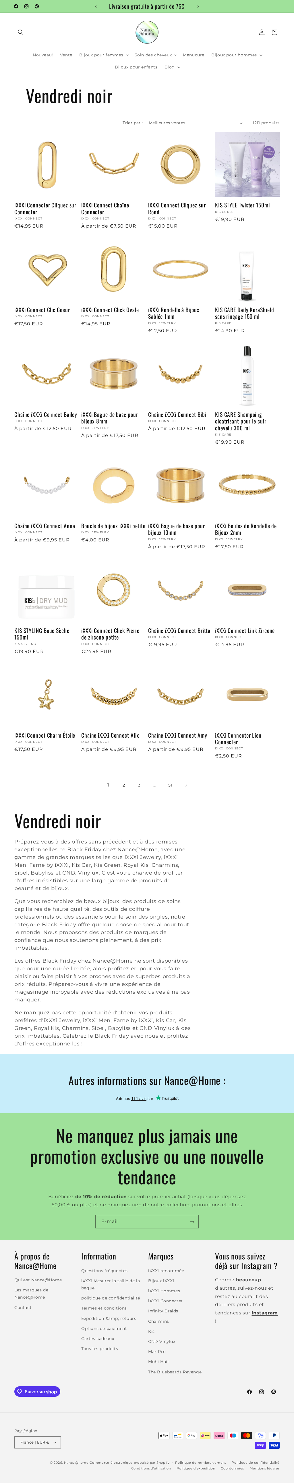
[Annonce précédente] (96, 6)
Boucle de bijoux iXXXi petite (113, 525)
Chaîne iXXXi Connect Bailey (45, 414)
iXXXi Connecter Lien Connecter (238, 738)
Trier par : (133, 122)
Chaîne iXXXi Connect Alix (110, 735)
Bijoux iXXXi (161, 1280)
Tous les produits (99, 1348)
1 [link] (108, 785)
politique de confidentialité (110, 1298)
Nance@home (76, 1463)
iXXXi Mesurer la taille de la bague (110, 1284)
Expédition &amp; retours (108, 1318)
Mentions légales (265, 1468)
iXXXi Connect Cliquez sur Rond (177, 208)
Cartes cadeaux (97, 1338)
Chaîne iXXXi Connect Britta (179, 630)
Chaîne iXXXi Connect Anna (44, 525)
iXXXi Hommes (164, 1290)
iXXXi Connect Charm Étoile (44, 735)
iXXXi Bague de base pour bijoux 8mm (109, 418)
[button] (20, 32)
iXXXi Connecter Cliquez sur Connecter (45, 208)
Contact (23, 1307)
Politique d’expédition (196, 1468)
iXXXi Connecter (165, 1300)
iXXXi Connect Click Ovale (110, 309)
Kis (151, 1331)
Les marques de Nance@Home (31, 1293)
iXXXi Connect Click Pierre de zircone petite (110, 634)
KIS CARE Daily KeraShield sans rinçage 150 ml (244, 313)
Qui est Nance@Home (38, 1279)
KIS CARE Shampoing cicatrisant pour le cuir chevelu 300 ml (240, 421)
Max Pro (157, 1351)
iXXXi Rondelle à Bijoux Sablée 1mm (174, 313)
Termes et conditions (104, 1308)
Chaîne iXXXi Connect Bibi (177, 414)
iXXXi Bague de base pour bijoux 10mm (176, 529)
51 (170, 785)
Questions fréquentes (104, 1270)
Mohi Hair (158, 1361)
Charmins (158, 1321)
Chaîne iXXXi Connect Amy (177, 735)
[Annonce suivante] (198, 6)
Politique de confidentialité (256, 1463)
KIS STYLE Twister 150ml (242, 205)
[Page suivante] (185, 785)
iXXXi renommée (166, 1270)
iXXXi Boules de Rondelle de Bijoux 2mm (246, 529)
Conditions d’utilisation (151, 1468)
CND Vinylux (161, 1341)
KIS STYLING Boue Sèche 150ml (41, 634)
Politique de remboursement (200, 1463)
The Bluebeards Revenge (175, 1372)
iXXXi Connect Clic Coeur (42, 309)
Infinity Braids (163, 1311)
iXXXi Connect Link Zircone (245, 630)
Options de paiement (104, 1328)
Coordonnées (232, 1468)
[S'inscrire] (192, 1221)
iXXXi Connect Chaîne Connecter (105, 208)
